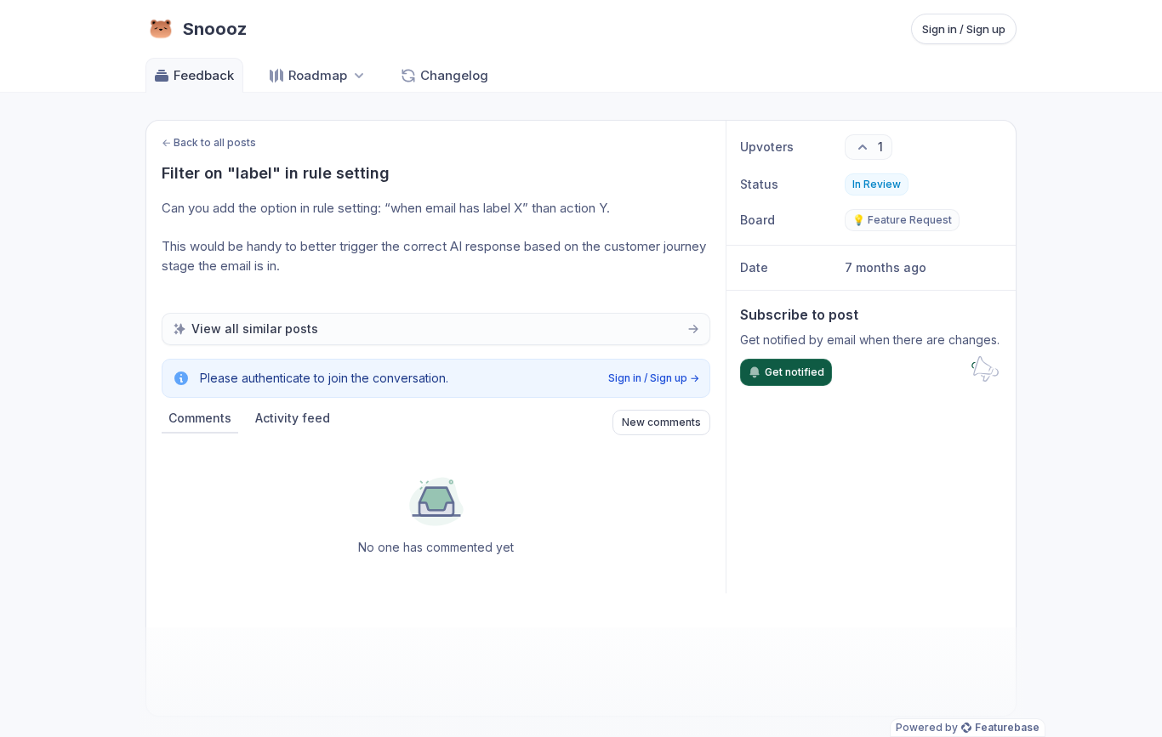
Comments (199, 418)
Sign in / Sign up (963, 29)
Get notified (794, 372)
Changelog (454, 75)
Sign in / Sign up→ (653, 377)
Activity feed (292, 418)
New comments (661, 422)
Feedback (204, 75)
